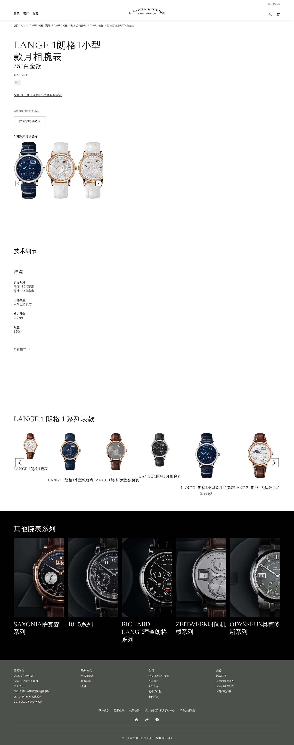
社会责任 (154, 681)
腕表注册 (221, 675)
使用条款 (134, 710)
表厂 (26, 13)
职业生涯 (154, 686)
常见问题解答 (223, 691)
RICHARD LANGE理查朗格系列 (32, 691)
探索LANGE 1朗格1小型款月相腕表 (38, 95)
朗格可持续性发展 (159, 675)
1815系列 (19, 686)
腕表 (17, 13)
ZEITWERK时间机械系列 (27, 696)
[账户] (270, 14)
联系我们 (86, 681)
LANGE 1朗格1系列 (25, 675)
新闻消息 (154, 696)
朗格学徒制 (155, 691)
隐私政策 (119, 710)
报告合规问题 (187, 710)
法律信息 (104, 710)
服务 (35, 13)
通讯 (83, 686)
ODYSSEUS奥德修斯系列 (28, 701)
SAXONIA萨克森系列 (26, 681)
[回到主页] (147, 11)
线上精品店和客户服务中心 (160, 710)
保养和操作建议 (225, 681)
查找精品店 (87, 675)
